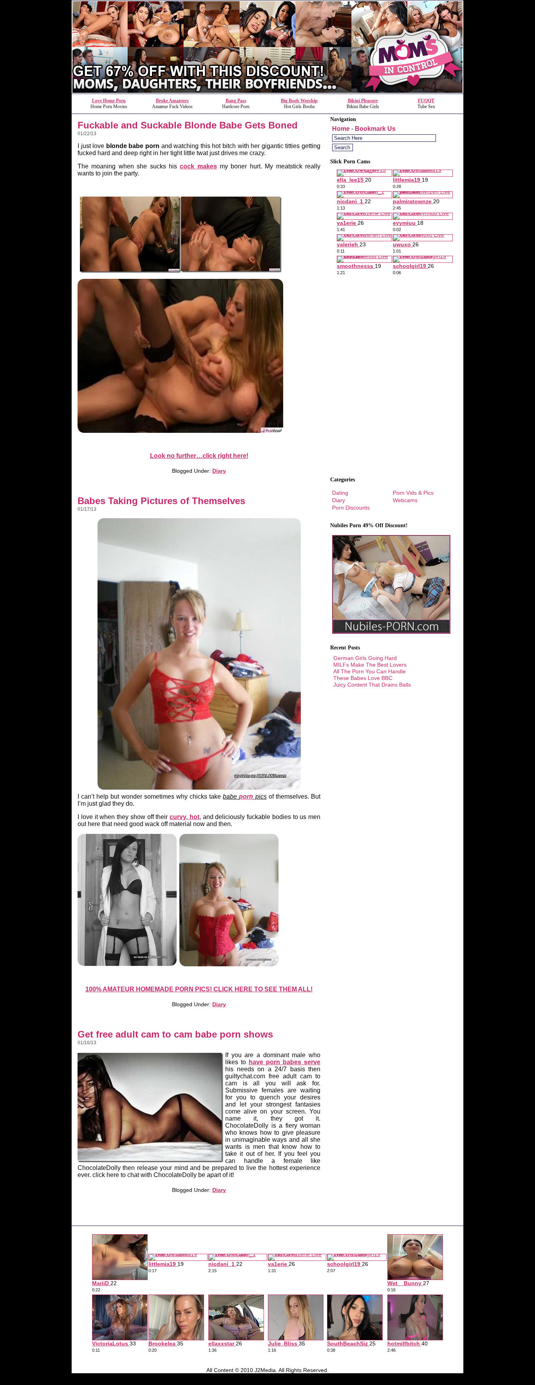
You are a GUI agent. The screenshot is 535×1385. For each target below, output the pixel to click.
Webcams (405, 500)
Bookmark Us (375, 128)
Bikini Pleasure (363, 100)
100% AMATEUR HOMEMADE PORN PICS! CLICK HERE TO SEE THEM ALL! (199, 989)
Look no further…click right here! (199, 455)
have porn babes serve (284, 1062)
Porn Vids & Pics (413, 493)
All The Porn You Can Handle (369, 671)
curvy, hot (184, 817)
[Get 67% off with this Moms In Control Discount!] (267, 91)
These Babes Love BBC (362, 678)
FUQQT (426, 100)
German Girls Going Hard (365, 658)
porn (246, 796)
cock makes (198, 166)
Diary (219, 471)
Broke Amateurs (172, 100)
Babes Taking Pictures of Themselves (161, 500)
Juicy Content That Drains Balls (372, 685)
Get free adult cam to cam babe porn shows (175, 1034)
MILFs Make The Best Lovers (370, 665)
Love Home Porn (109, 100)
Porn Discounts (351, 507)
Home (341, 128)
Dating (340, 493)
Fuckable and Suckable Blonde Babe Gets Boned (188, 125)
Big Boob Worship (299, 100)
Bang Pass (236, 100)
